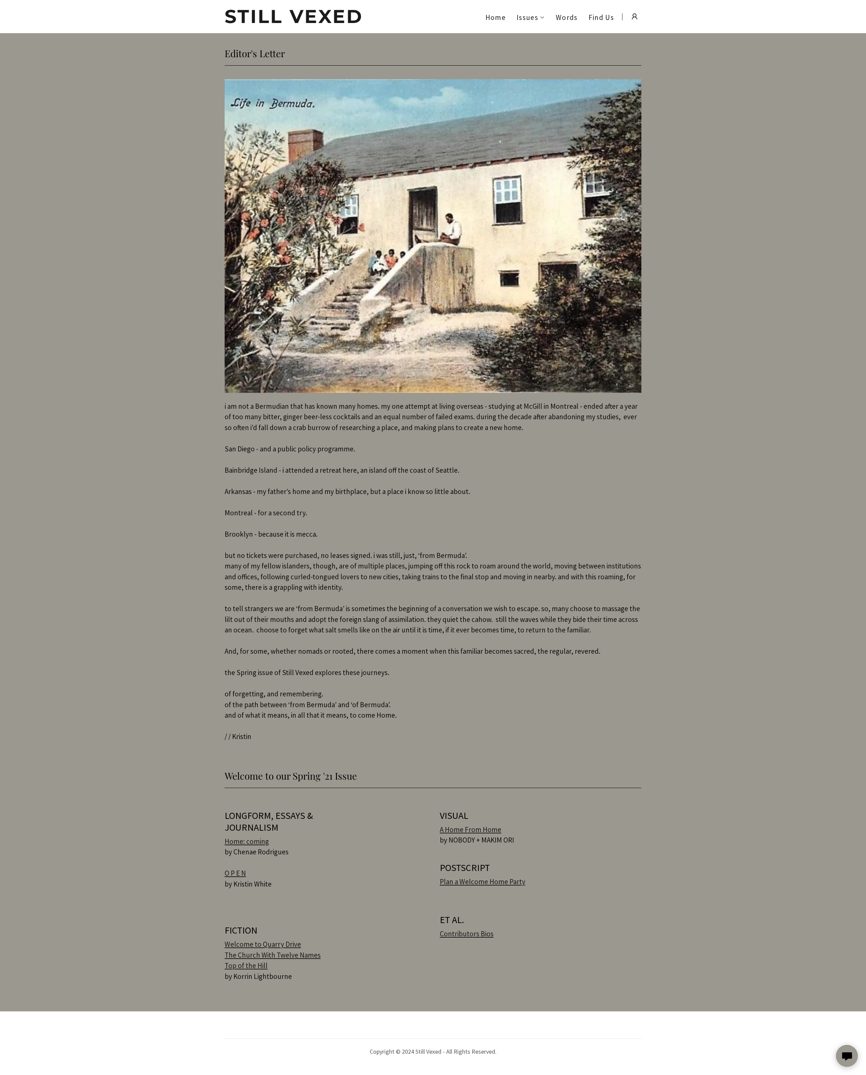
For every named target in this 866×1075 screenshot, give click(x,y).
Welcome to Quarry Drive (263, 944)
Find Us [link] (601, 17)
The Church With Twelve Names (273, 955)
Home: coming (247, 841)
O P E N (235, 873)
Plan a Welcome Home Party (482, 881)
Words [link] (567, 17)
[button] (531, 18)
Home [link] (495, 17)
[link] (297, 20)
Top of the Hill (246, 965)
